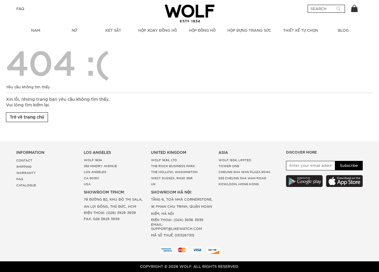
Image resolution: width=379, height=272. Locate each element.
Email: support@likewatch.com (176, 227)
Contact (24, 160)
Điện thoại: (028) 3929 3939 (110, 213)
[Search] (338, 9)
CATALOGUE (26, 185)
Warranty (26, 173)
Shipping (23, 166)
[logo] (189, 13)
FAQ (20, 9)
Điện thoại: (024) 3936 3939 (177, 220)
